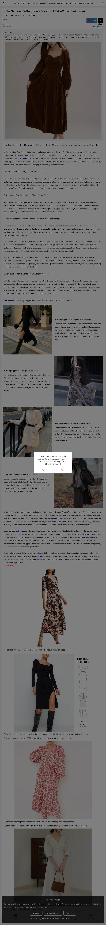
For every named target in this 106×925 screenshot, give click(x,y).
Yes (62, 469)
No (43, 469)
